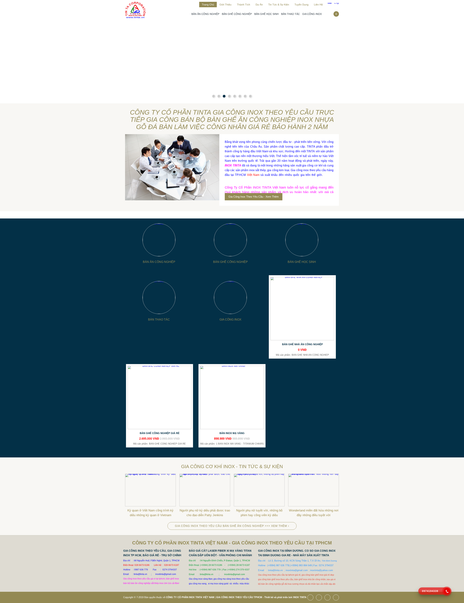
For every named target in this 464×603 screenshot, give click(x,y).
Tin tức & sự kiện (278, 4)
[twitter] (320, 597)
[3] (224, 96)
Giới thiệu (225, 4)
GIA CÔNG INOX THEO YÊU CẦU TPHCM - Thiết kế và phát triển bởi (254, 597)
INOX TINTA (299, 597)
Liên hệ (318, 4)
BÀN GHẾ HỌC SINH (266, 14)
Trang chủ (208, 4)
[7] (245, 96)
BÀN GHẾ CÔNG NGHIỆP (237, 14)
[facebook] (311, 597)
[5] (234, 96)
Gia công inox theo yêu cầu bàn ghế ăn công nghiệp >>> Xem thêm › (232, 525)
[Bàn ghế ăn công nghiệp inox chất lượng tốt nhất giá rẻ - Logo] (135, 19)
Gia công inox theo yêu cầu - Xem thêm (253, 196)
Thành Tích (243, 4)
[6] (240, 96)
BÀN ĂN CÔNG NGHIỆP (205, 14)
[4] (229, 96)
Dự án (259, 4)
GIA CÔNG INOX (312, 14)
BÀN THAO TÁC (290, 14)
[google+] (328, 597)
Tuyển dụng (301, 4)
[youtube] (337, 597)
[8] (250, 96)
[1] (213, 96)
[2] (219, 96)
